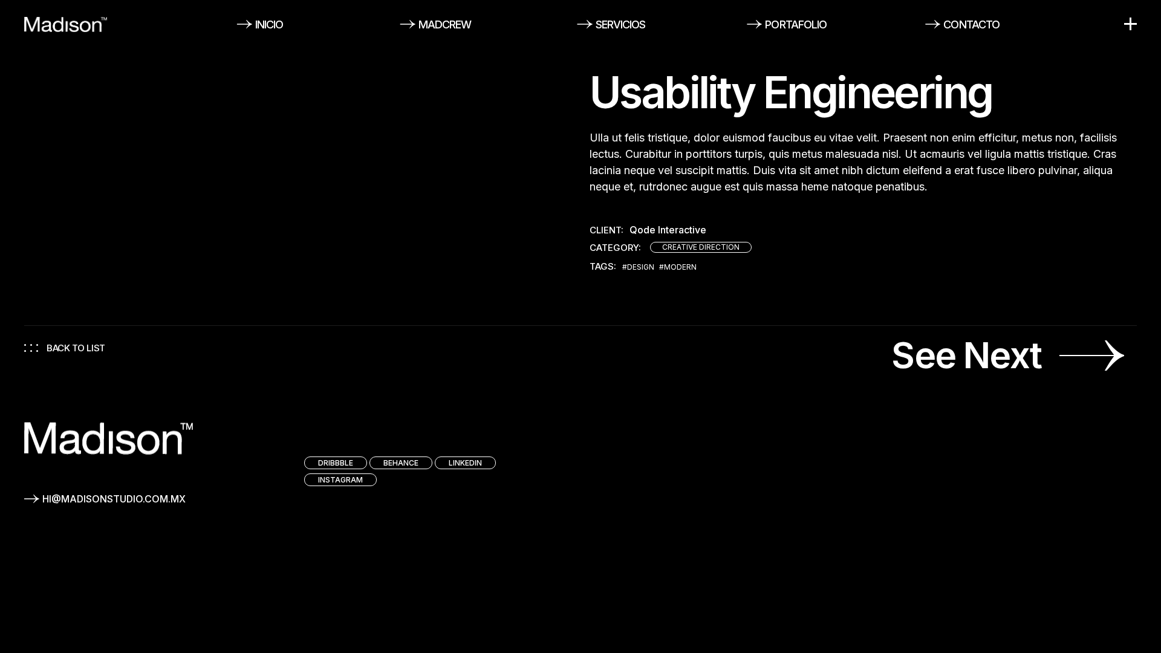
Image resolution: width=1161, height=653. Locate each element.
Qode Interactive (667, 230)
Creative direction (701, 247)
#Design (638, 267)
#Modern (678, 267)
